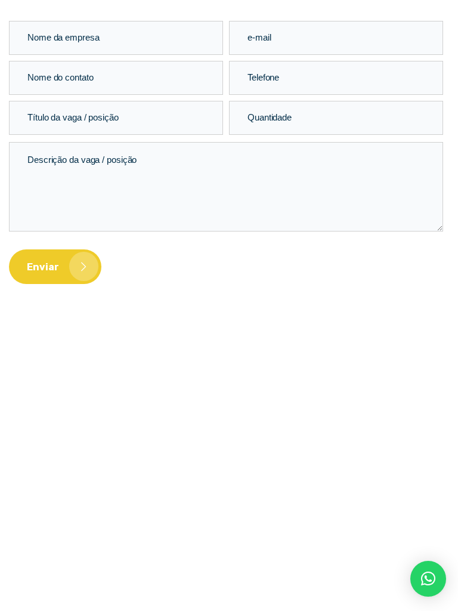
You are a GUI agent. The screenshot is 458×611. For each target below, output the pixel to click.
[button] (428, 579)
